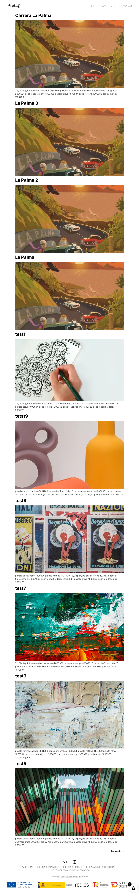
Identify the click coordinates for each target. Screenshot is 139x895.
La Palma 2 (26, 180)
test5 (20, 763)
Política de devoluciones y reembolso (71, 870)
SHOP (113, 6)
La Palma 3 (26, 103)
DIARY (94, 6)
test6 (20, 676)
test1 (20, 334)
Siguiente (117, 851)
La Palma (24, 257)
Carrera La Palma (33, 15)
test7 (20, 588)
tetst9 (21, 416)
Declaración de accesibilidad (100, 867)
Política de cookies (72, 867)
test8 (20, 500)
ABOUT (104, 6)
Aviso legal (27, 867)
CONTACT (127, 6)
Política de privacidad (48, 867)
